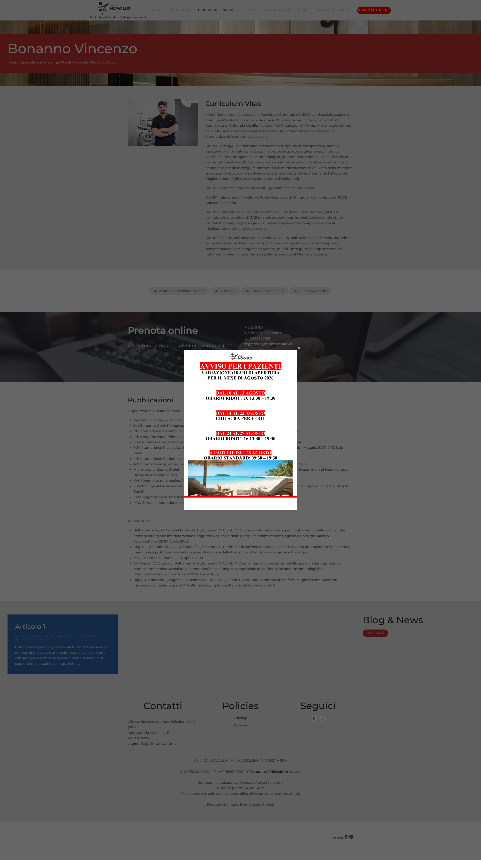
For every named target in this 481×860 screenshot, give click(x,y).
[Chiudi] (299, 348)
